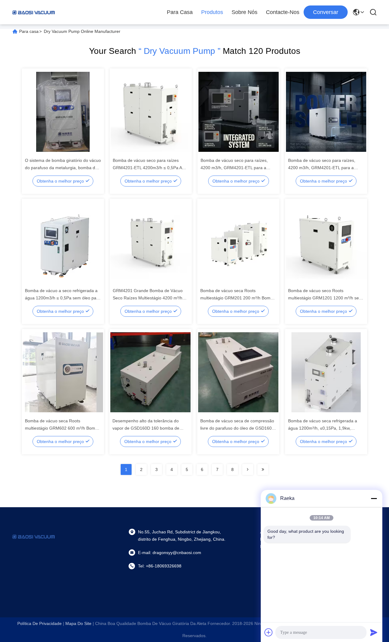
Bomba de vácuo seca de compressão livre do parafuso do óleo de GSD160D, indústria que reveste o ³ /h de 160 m (238, 428)
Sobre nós (244, 12)
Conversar (325, 12)
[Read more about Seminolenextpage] (247, 469)
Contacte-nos (282, 12)
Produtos (212, 12)
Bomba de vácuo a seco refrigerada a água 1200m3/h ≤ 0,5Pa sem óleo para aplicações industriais (62, 298)
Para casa (180, 12)
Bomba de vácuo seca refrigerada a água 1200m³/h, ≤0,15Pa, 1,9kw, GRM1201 (322, 428)
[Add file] (268, 632)
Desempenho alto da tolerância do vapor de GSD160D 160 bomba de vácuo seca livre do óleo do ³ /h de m (148, 428)
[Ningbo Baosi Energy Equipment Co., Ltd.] (33, 12)
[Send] (374, 632)
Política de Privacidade (39, 623)
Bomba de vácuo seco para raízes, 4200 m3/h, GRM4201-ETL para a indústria (234, 167)
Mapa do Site (78, 623)
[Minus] (373, 498)
